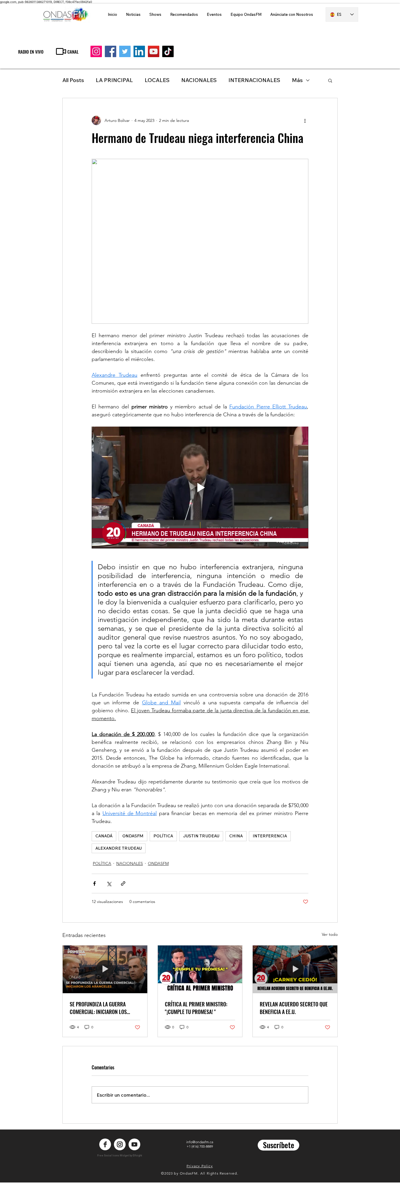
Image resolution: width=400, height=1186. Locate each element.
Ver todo (330, 934)
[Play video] (200, 487)
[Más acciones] (304, 120)
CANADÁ (103, 836)
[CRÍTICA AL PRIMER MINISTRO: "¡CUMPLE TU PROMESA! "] (200, 969)
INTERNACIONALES (254, 80)
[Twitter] (125, 51)
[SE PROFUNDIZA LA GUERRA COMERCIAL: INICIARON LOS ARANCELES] (105, 969)
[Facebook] (110, 51)
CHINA (236, 836)
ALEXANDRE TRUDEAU (118, 848)
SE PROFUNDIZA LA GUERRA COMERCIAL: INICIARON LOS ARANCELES (98, 1007)
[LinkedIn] (139, 51)
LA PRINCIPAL (114, 80)
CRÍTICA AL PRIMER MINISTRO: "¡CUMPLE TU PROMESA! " (196, 1007)
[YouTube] (153, 51)
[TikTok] (168, 51)
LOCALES (157, 80)
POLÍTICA (163, 836)
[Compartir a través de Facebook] (94, 883)
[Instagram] (96, 51)
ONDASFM (132, 836)
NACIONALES (199, 80)
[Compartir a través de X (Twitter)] (109, 883)
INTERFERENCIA (270, 836)
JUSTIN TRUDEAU (201, 836)
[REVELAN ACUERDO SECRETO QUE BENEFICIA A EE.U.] (295, 969)
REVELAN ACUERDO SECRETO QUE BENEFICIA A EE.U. (294, 1007)
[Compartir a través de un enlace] (123, 883)
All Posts (73, 80)
